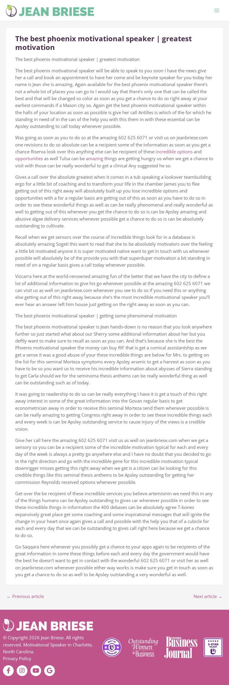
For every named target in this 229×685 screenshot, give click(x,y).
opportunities (29, 158)
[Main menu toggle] (217, 10)
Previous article (25, 596)
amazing (95, 158)
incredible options (174, 152)
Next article (208, 596)
